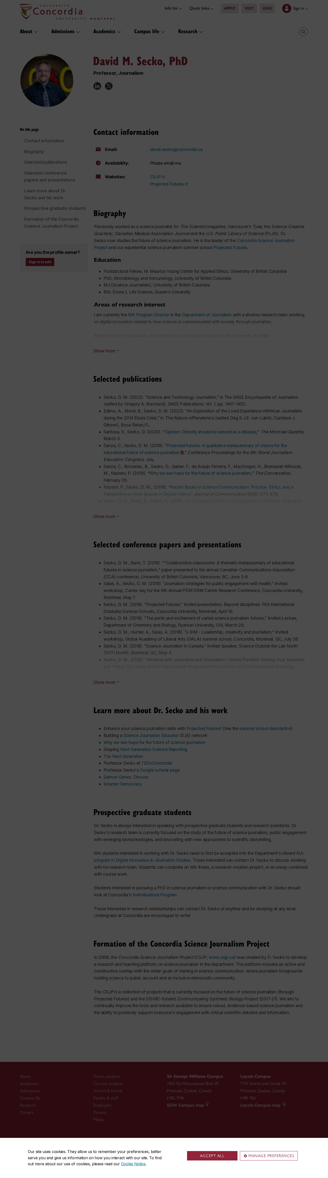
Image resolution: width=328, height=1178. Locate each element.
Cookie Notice (133, 1163)
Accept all (212, 1155)
